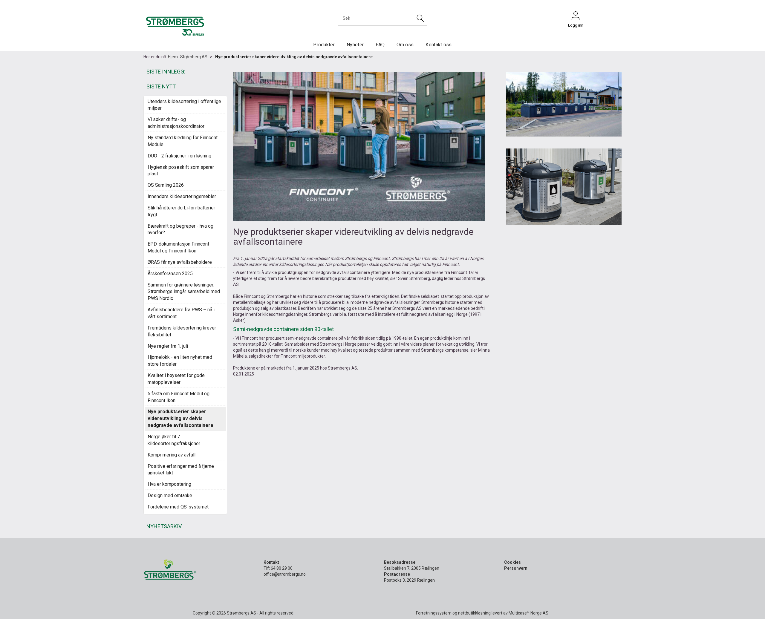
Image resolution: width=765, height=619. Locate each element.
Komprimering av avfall (171, 455)
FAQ (380, 45)
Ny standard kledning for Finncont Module (183, 141)
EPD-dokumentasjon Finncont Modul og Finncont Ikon (178, 247)
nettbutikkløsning (474, 613)
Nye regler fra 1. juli (168, 346)
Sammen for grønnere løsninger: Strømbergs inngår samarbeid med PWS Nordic (184, 291)
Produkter (324, 45)
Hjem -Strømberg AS (187, 56)
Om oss (405, 45)
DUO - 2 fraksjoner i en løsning (179, 156)
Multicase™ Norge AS (528, 613)
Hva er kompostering (169, 484)
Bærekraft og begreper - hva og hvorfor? (180, 229)
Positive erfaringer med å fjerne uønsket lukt (181, 469)
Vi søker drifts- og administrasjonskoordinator (176, 123)
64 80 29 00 (282, 568)
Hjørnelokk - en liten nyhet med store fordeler (180, 360)
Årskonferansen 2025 (170, 273)
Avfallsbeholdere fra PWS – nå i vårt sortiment (181, 313)
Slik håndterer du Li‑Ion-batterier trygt (181, 211)
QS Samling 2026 (166, 185)
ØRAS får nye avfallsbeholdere (180, 262)
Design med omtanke (170, 495)
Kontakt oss (439, 45)
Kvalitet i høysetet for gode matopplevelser (176, 379)
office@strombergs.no (285, 574)
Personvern (515, 568)
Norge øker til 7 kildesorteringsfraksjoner (174, 440)
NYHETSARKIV (164, 526)
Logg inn (575, 17)
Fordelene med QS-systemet (178, 507)
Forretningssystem (434, 613)
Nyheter (355, 45)
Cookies (512, 562)
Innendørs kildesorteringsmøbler (182, 196)
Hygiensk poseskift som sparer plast (181, 170)
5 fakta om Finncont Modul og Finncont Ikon (178, 397)
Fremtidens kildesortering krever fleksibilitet (182, 331)
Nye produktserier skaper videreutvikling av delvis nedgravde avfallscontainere (294, 56)
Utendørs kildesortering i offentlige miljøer (184, 105)
